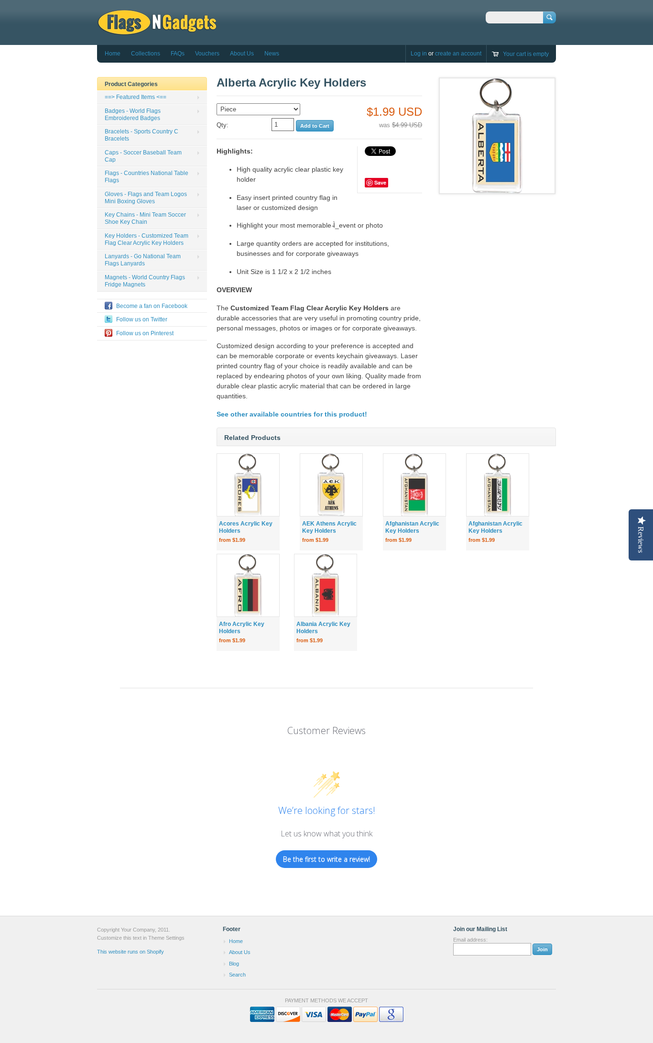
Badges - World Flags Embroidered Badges (133, 114)
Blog (234, 963)
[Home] (157, 30)
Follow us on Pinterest (145, 333)
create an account (458, 53)
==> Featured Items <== (135, 97)
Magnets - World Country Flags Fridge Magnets (145, 281)
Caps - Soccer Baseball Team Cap (143, 156)
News (271, 53)
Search (237, 974)
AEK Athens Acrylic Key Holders (329, 527)
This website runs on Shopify (130, 952)
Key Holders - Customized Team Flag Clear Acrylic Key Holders (146, 239)
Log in (419, 53)
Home (112, 53)
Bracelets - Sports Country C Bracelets (141, 135)
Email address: (470, 940)
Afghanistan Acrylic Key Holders (412, 527)
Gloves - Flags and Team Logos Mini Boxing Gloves (146, 198)
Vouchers (207, 53)
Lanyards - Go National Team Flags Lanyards (143, 260)
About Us (242, 53)
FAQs (178, 53)
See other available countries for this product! (292, 414)
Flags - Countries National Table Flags (146, 177)
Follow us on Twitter (141, 319)
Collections (145, 53)
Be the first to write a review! (326, 859)
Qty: (223, 125)
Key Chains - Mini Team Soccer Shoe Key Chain (145, 218)
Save (380, 182)
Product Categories (131, 84)
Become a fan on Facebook (151, 306)
